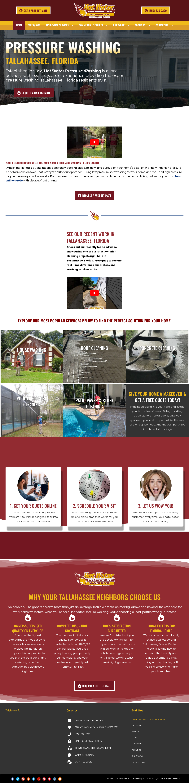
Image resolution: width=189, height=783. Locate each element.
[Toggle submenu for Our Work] (128, 25)
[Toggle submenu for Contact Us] (172, 25)
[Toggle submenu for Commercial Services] (106, 25)
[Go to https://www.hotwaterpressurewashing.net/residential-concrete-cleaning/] (157, 356)
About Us (136, 750)
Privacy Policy (139, 762)
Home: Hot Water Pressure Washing (149, 719)
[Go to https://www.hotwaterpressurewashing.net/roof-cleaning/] (94, 356)
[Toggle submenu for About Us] (149, 25)
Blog (134, 737)
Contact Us (137, 756)
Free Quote (137, 725)
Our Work (137, 743)
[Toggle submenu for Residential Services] (72, 25)
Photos (135, 731)
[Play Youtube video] (94, 142)
